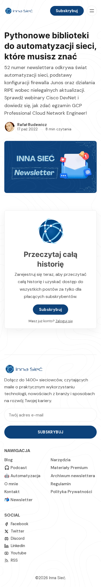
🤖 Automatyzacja (22, 476)
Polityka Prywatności (71, 491)
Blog (8, 460)
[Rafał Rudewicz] (9, 126)
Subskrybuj (67, 10)
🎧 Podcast (15, 467)
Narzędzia (61, 460)
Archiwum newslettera (73, 476)
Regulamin (61, 484)
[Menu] (92, 11)
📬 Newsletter (18, 500)
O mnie (11, 484)
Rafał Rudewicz (32, 124)
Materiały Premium (69, 467)
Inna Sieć (57, 577)
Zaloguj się (64, 321)
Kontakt (12, 491)
